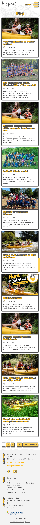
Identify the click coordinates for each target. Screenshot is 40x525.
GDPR (27, 522)
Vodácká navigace (13, 498)
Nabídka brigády (39, 265)
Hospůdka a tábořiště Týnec (17, 490)
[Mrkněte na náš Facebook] (8, 471)
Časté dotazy (12, 478)
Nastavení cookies (17, 522)
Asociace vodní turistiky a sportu (18, 501)
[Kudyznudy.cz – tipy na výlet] (15, 513)
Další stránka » (30, 444)
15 (19, 444)
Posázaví (10, 508)
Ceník (9, 480)
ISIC (8, 503)
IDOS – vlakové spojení (15, 505)
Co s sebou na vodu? (14, 487)
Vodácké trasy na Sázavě (16, 492)
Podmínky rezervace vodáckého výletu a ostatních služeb (21, 484)
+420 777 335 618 (15, 462)
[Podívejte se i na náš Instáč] (15, 471)
